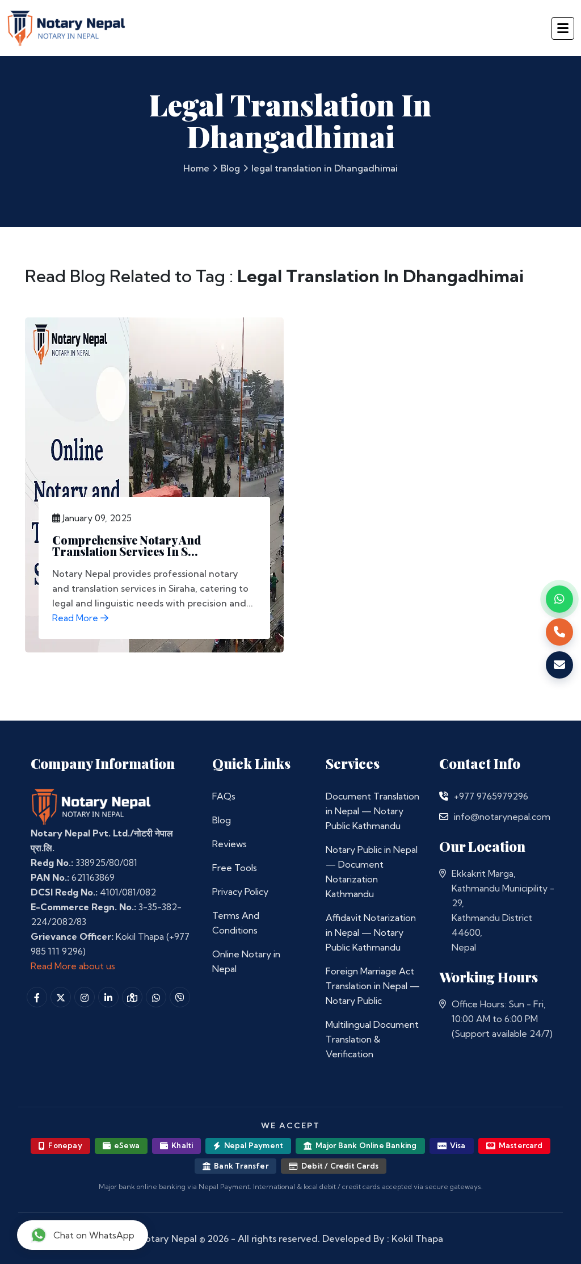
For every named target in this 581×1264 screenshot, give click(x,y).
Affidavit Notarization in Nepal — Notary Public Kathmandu (371, 932)
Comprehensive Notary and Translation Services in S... (126, 545)
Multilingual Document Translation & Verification (372, 1039)
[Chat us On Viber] (180, 997)
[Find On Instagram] (84, 997)
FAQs (223, 796)
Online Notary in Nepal (246, 961)
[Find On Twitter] (60, 997)
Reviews (229, 843)
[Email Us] (443, 816)
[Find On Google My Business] (132, 997)
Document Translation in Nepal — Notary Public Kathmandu (372, 810)
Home (196, 168)
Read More (76, 617)
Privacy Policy (240, 891)
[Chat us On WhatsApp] (156, 997)
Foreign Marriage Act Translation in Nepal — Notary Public (373, 985)
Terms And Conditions (235, 923)
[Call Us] (443, 796)
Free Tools (234, 867)
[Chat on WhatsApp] (559, 599)
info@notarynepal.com (502, 816)
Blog (230, 168)
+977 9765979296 (491, 796)
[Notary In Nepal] (91, 805)
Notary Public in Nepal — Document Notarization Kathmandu (372, 871)
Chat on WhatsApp (93, 1235)
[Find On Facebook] (37, 997)
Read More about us (73, 966)
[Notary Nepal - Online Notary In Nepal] (67, 26)
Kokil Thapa (417, 1238)
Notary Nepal (167, 1238)
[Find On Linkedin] (108, 997)
